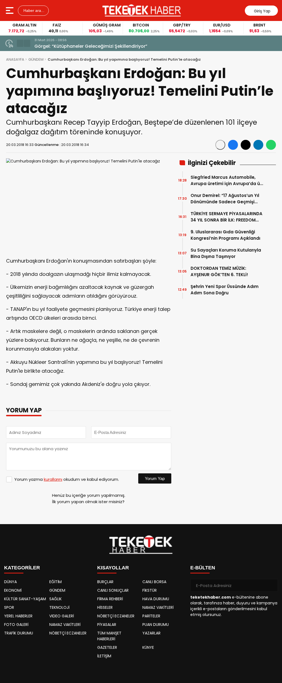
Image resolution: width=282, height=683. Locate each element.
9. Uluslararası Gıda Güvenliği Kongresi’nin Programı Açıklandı (225, 235)
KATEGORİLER (22, 567)
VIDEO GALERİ (61, 616)
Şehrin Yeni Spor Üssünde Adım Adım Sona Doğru (225, 290)
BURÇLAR (105, 582)
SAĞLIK (55, 599)
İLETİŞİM (104, 656)
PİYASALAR (106, 624)
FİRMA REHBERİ (110, 599)
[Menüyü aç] (10, 10)
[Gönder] (271, 585)
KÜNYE (148, 647)
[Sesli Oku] (220, 145)
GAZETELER (107, 647)
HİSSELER (105, 607)
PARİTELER (151, 616)
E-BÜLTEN (202, 567)
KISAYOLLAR (113, 567)
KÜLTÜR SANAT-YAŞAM (25, 599)
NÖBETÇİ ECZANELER (67, 633)
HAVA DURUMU (155, 599)
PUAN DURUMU (155, 624)
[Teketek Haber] (141, 10)
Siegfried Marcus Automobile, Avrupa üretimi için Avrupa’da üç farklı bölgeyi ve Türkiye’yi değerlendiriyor (226, 180)
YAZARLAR (151, 633)
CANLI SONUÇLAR (113, 590)
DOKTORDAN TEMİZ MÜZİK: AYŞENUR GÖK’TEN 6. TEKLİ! (219, 271)
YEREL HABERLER (18, 616)
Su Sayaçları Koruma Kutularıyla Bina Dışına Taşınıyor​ (226, 253)
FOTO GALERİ (16, 624)
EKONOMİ (12, 590)
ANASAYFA (15, 59)
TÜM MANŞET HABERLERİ (109, 636)
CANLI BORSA (154, 582)
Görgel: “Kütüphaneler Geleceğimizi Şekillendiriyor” (90, 46)
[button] (20, 43)
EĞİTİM (55, 582)
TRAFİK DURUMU (18, 633)
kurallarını (53, 479)
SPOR (9, 607)
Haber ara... (33, 10)
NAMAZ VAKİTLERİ (64, 624)
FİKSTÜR (149, 590)
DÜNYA (10, 582)
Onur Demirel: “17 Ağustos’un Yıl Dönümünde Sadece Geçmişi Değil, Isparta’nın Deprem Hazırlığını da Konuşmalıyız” (225, 199)
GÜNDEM (36, 59)
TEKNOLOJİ (59, 607)
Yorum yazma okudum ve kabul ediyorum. (66, 479)
